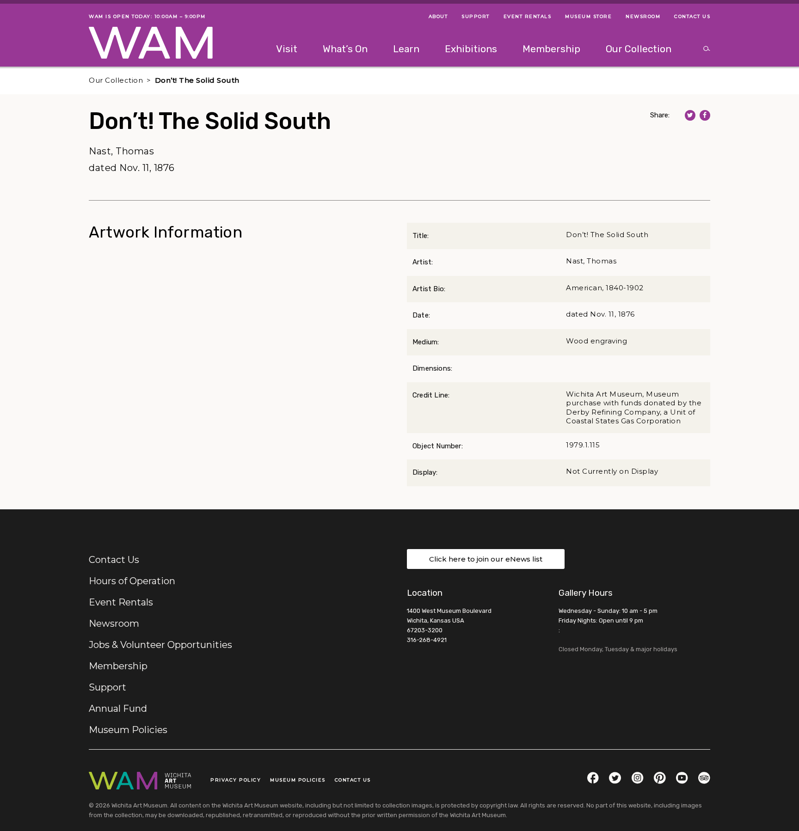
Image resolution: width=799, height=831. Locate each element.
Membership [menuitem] (551, 49)
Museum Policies (128, 729)
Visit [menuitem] (286, 49)
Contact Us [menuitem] (692, 16)
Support (107, 687)
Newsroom (114, 623)
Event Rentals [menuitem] (528, 16)
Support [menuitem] (475, 16)
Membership (118, 666)
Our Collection (116, 80)
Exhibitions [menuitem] (471, 49)
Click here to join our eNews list (485, 559)
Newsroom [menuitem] (643, 16)
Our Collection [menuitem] (638, 49)
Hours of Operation (132, 581)
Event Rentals (121, 602)
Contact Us (114, 559)
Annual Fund (118, 708)
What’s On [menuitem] (345, 49)
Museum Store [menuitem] (588, 16)
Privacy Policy (235, 780)
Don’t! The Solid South (197, 80)
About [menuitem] (438, 16)
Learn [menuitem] (406, 49)
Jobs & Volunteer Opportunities (160, 644)
